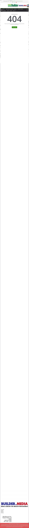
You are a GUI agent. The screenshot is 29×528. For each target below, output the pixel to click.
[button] (4, 9)
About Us (14, 10)
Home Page (2, 509)
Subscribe (11, 10)
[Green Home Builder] (2, 10)
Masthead (2, 511)
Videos (8, 10)
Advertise (4, 10)
